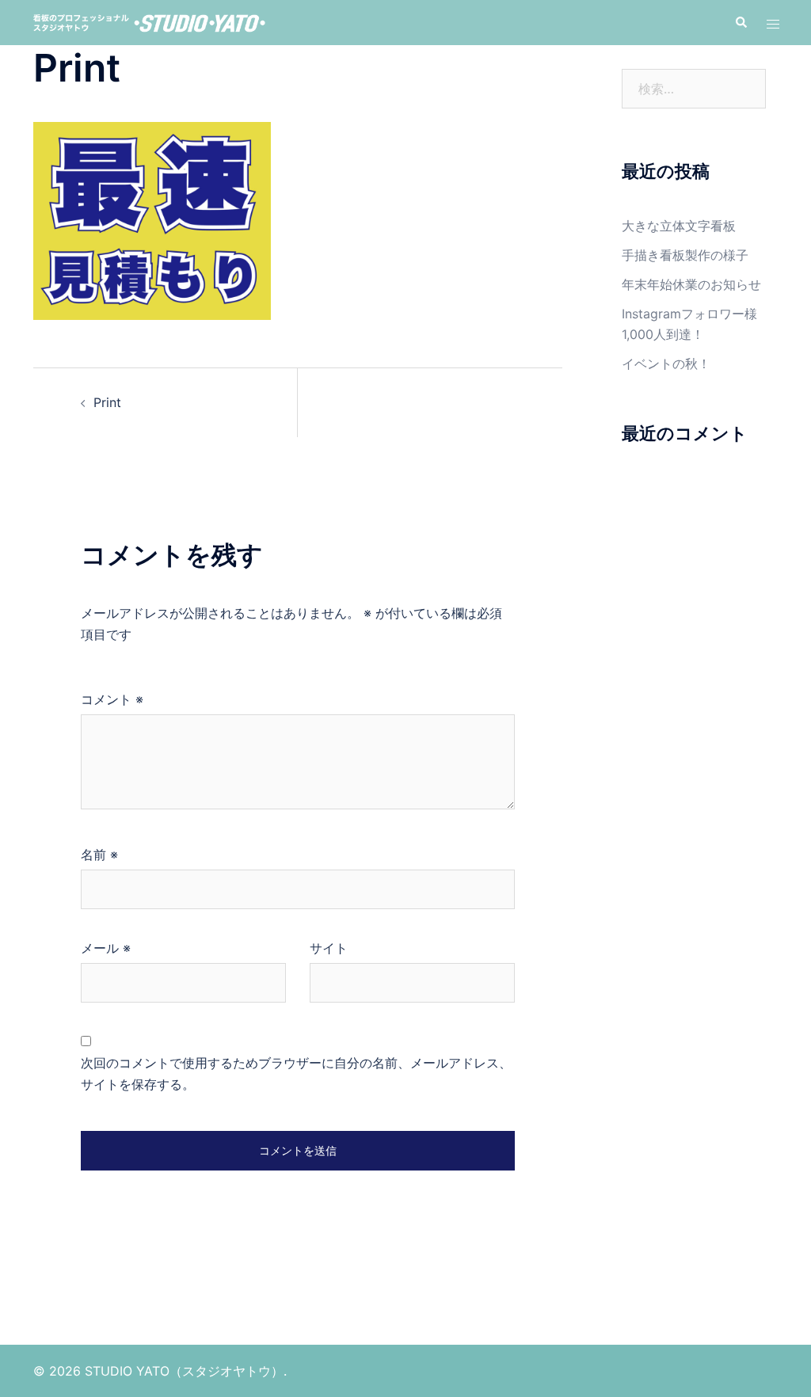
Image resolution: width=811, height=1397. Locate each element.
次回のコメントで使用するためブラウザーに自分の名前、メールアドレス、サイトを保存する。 (296, 1073)
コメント (112, 699)
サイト (329, 948)
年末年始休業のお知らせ (691, 284)
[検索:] (694, 88)
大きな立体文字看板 (679, 226)
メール (106, 948)
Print (107, 402)
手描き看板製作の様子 (685, 255)
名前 (99, 854)
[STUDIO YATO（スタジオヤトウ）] (148, 22)
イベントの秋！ (666, 363)
